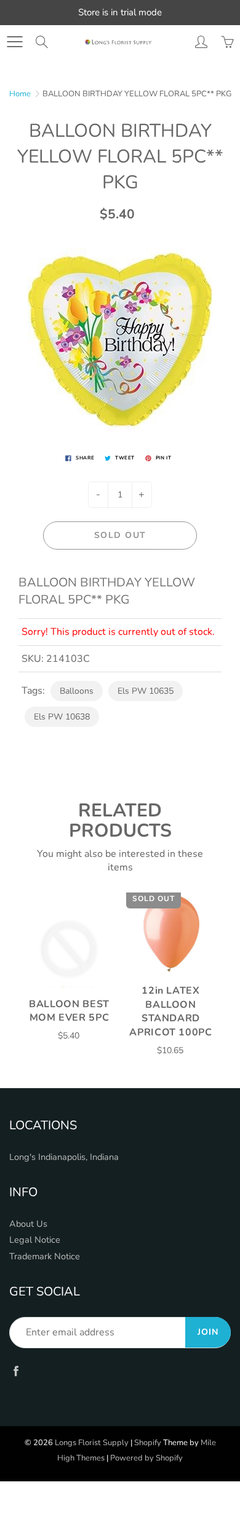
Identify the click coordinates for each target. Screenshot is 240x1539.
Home (20, 93)
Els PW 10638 (62, 717)
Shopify (147, 1442)
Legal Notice (34, 1240)
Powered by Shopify (146, 1458)
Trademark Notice (44, 1256)
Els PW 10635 (146, 691)
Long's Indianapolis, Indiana (64, 1157)
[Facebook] (15, 1371)
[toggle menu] (14, 42)
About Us (28, 1224)
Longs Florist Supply (92, 1442)
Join (208, 1332)
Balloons (77, 691)
